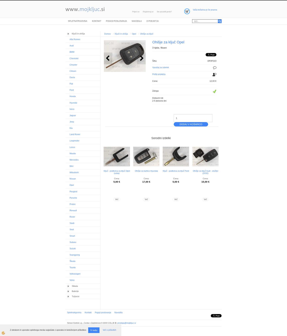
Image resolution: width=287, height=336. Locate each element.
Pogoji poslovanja (116, 21)
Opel (72, 185)
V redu (93, 330)
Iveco (72, 109)
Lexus (72, 147)
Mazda (73, 153)
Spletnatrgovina (77, 21)
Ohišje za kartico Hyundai (146, 171)
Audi (72, 46)
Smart (72, 236)
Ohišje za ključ (146, 34)
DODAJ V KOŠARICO (191, 124)
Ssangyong (75, 255)
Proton (73, 204)
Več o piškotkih (109, 330)
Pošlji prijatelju (159, 74)
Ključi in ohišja (121, 34)
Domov (107, 34)
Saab (72, 223)
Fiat (71, 84)
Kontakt (96, 21)
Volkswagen (75, 274)
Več (116, 199)
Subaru (73, 242)
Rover (72, 217)
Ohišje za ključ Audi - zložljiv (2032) (205, 172)
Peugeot (73, 191)
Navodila (137, 21)
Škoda (72, 261)
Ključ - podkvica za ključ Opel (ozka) (117, 172)
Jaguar (73, 115)
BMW (72, 52)
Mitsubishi (74, 172)
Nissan (73, 179)
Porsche (73, 198)
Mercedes (74, 160)
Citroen (73, 71)
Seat (72, 229)
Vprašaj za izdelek (160, 67)
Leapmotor (74, 141)
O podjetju (152, 21)
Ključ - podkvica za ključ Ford (176, 171)
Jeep (72, 122)
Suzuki (73, 248)
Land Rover (75, 134)
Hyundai (73, 103)
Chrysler (73, 65)
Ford (72, 90)
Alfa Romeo (75, 39)
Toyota (73, 267)
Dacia (72, 77)
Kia (71, 128)
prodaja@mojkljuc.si (126, 323)
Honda (73, 96)
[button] (141, 58)
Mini (71, 166)
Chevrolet (74, 58)
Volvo (72, 280)
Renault (73, 210)
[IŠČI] (220, 21)
